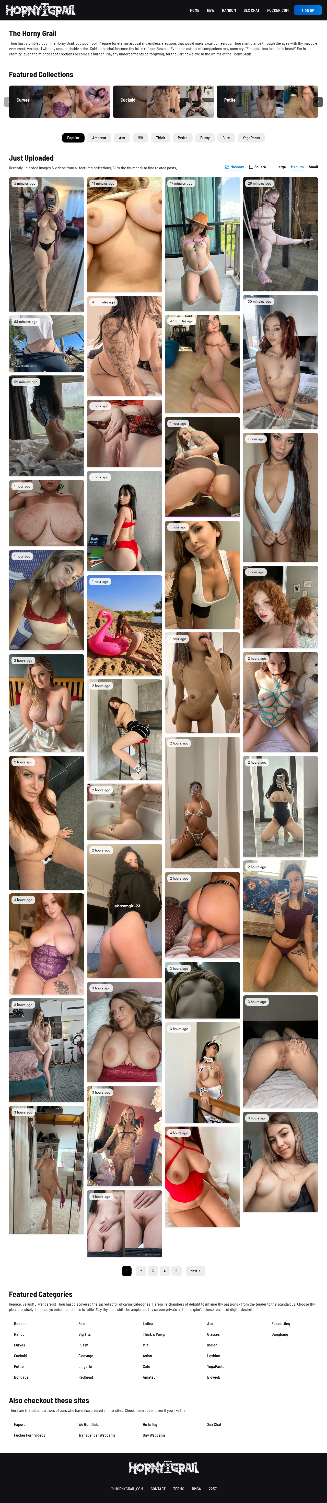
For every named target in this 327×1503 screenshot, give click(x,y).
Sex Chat (252, 10)
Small (313, 166)
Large (281, 166)
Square (260, 166)
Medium (297, 166)
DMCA (196, 1488)
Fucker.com (278, 10)
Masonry (237, 166)
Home (194, 10)
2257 (213, 1488)
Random (229, 10)
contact (158, 1488)
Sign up (307, 10)
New (210, 10)
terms (178, 1488)
